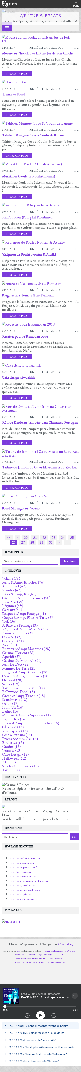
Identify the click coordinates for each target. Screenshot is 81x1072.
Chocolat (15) (13, 726)
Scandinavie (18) (14, 699)
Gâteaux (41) (12, 609)
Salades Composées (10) (20, 766)
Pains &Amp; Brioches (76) (23, 582)
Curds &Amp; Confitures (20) (25, 676)
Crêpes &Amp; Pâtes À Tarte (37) (28, 617)
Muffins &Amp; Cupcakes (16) (26, 715)
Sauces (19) (10, 683)
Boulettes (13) (13, 742)
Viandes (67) (11, 590)
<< (9, 537)
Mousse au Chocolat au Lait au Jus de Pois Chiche (37, 53)
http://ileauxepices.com (20, 872)
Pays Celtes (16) (14, 719)
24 (62, 537)
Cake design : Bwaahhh (18, 377)
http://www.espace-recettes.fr (23, 867)
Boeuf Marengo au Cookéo (21, 508)
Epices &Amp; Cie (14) (20, 738)
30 (50, 542)
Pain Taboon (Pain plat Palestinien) (27, 217)
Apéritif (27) (11, 656)
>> (67, 542)
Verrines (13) (11, 750)
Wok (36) (9, 621)
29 (41, 542)
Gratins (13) (11, 746)
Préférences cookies (56, 962)
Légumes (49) (12, 605)
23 (53, 537)
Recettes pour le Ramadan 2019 (25, 336)
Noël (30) (9, 644)
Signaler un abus (46, 954)
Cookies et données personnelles (29, 962)
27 (23, 542)
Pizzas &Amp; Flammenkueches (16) (30, 722)
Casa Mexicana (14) (17, 734)
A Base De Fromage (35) (20, 625)
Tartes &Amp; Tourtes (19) (23, 687)
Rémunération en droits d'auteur (30, 958)
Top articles (18, 954)
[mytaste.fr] (11, 921)
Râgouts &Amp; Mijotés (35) (25, 629)
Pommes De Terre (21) (19, 668)
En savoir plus (17, 73)
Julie (30, 818)
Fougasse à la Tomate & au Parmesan (28, 295)
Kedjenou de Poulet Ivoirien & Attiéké (29, 254)
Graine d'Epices (40, 16)
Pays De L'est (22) (15, 664)
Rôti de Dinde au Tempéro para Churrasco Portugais (40, 422)
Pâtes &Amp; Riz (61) (19, 593)
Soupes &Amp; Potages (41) (24, 613)
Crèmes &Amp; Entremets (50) (26, 597)
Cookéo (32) (11, 636)
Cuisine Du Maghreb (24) (21, 660)
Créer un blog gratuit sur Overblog (60, 950)
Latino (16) (10, 711)
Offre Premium (55, 958)
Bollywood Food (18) (18, 691)
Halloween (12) (14, 758)
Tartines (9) (11, 769)
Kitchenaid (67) (14, 586)
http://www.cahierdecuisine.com (25, 858)
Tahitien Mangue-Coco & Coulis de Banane (33, 135)
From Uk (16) (12, 707)
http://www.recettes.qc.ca (22, 863)
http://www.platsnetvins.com (23, 876)
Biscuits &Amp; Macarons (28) (26, 648)
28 (32, 542)
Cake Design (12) (15, 754)
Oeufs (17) (10, 703)
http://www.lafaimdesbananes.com (26, 899)
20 (26, 537)
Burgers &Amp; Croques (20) (25, 672)
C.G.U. (60, 954)
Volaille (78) (11, 578)
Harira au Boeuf (13, 94)
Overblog (65, 943)
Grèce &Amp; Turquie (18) (23, 695)
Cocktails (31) (13, 640)
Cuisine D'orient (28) (18, 652)
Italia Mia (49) (12, 601)
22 (44, 537)
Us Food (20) (12, 679)
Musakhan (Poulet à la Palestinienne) (28, 176)
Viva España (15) (15, 730)
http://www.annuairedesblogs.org (25, 890)
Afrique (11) (11, 762)
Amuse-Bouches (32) (18, 633)
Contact (31, 954)
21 (35, 537)
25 (72, 537)
